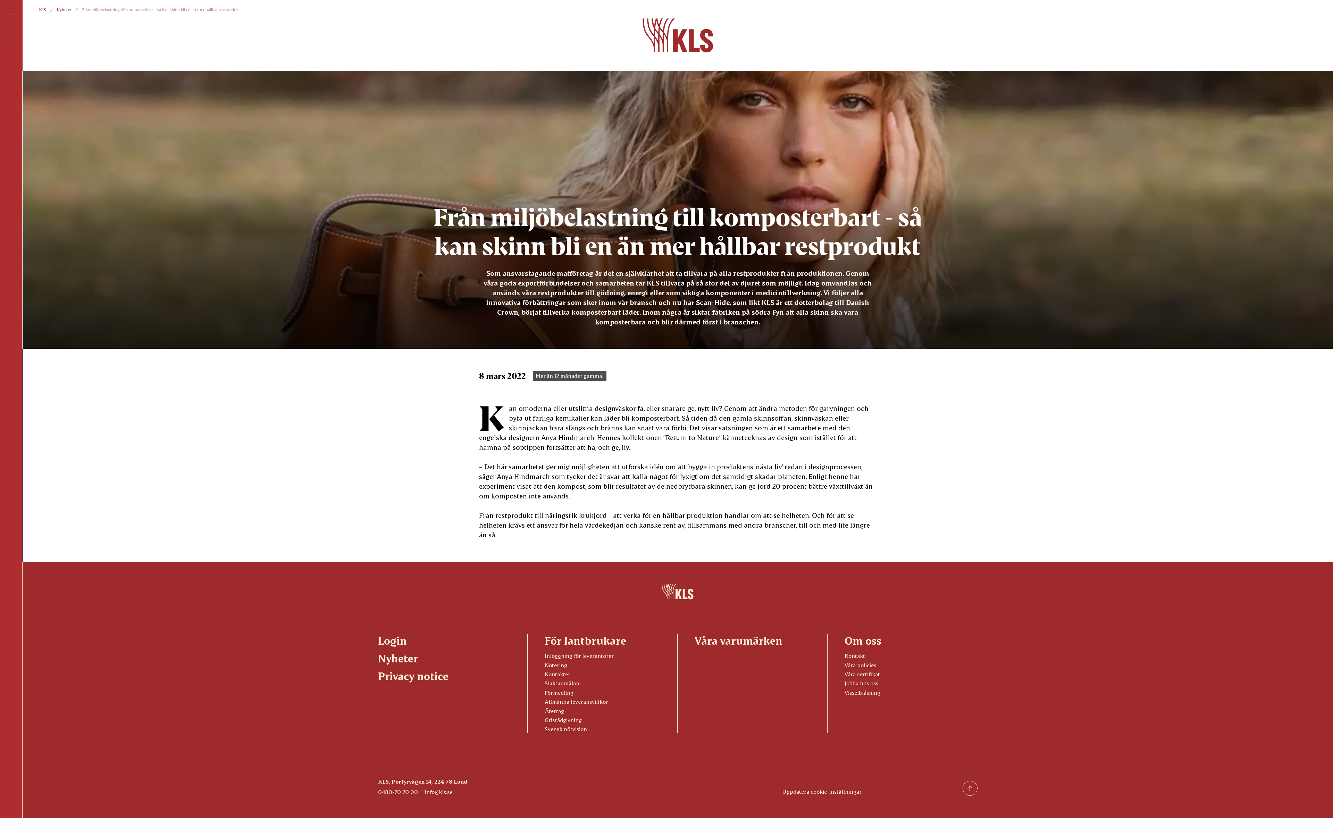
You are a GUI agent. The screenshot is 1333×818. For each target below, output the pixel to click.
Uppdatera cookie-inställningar (822, 791)
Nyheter (64, 9)
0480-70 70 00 (398, 791)
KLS (42, 9)
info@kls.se (438, 791)
